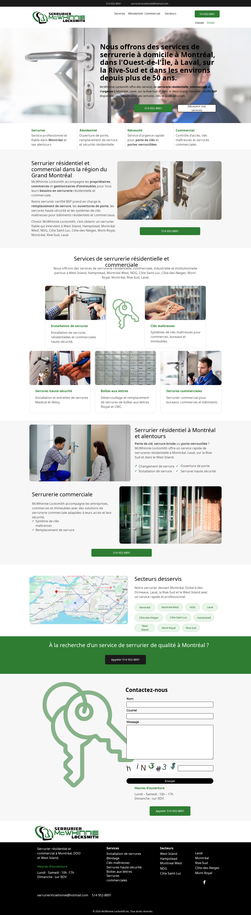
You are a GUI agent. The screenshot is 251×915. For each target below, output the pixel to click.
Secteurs (170, 13)
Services (119, 13)
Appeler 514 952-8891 (125, 659)
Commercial (152, 13)
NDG (192, 607)
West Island (144, 627)
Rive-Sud (191, 628)
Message (132, 722)
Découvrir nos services (197, 108)
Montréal (144, 607)
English (211, 22)
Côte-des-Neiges (148, 617)
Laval (210, 607)
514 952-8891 (207, 14)
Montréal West (170, 607)
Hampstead (204, 617)
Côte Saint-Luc (178, 617)
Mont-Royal (169, 628)
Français (199, 22)
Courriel (131, 710)
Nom (130, 699)
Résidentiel (135, 13)
